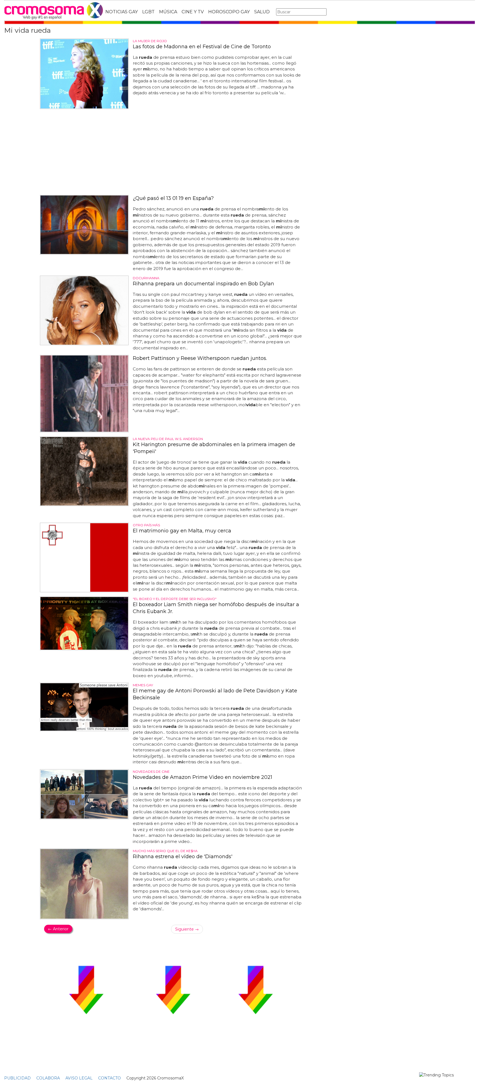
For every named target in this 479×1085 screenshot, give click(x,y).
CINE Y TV (193, 11)
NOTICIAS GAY (121, 11)
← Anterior (58, 928)
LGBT (148, 11)
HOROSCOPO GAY (229, 11)
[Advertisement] (173, 152)
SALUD (262, 11)
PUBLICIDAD (17, 1078)
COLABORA (48, 1078)
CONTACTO (109, 1078)
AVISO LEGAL (79, 1078)
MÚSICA (168, 11)
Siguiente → (187, 929)
